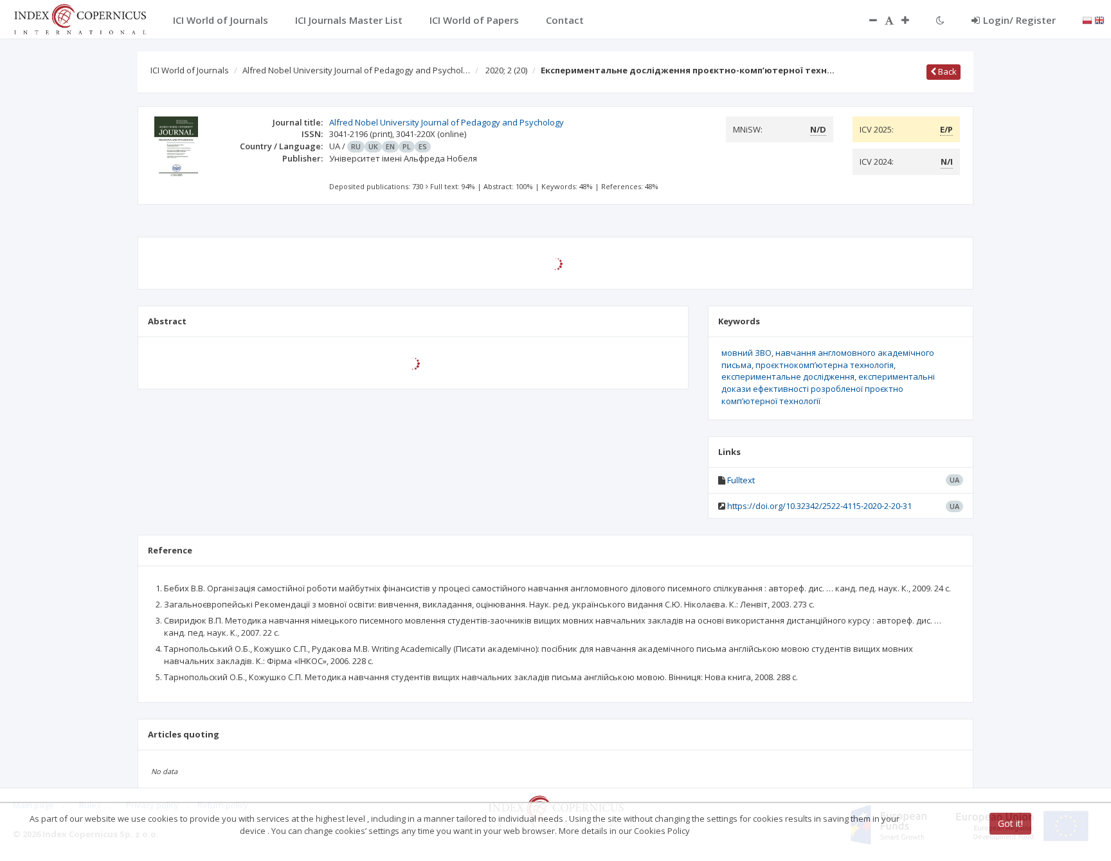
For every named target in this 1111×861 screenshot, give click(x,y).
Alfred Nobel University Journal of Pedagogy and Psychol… (356, 70)
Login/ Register (1019, 20)
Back (946, 71)
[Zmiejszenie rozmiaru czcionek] (867, 20)
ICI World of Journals (189, 70)
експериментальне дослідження (787, 376)
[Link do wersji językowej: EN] (1099, 19)
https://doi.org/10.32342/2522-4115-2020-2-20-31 (819, 506)
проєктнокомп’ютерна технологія (824, 365)
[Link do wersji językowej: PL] (1087, 19)
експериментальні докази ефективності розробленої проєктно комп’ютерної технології (828, 388)
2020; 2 (506, 70)
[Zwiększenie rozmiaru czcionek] (912, 20)
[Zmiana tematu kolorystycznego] (940, 20)
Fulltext (741, 480)
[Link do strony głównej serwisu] (79, 18)
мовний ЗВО (746, 352)
